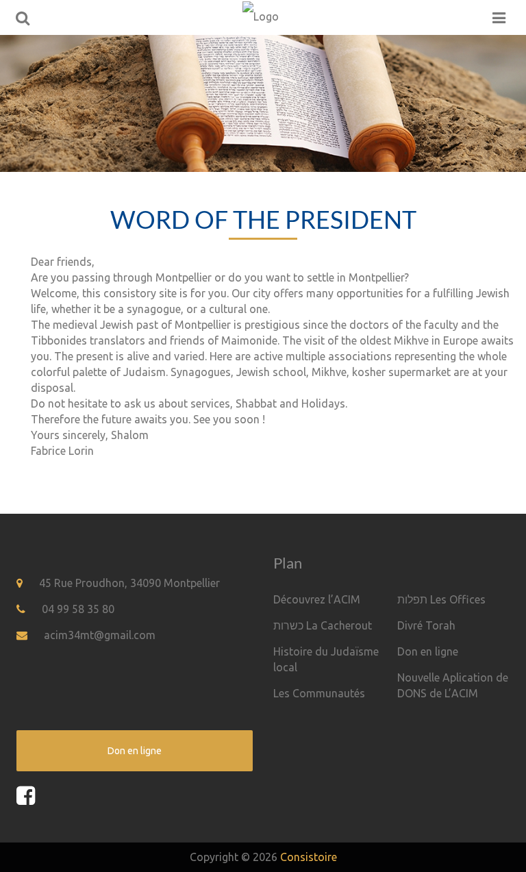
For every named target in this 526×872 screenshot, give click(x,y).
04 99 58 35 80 (78, 609)
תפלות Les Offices (441, 599)
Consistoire (308, 857)
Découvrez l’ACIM (316, 599)
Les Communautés (319, 693)
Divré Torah (426, 625)
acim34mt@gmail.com (99, 635)
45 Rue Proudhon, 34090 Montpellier (129, 583)
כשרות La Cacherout (322, 625)
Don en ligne (427, 651)
